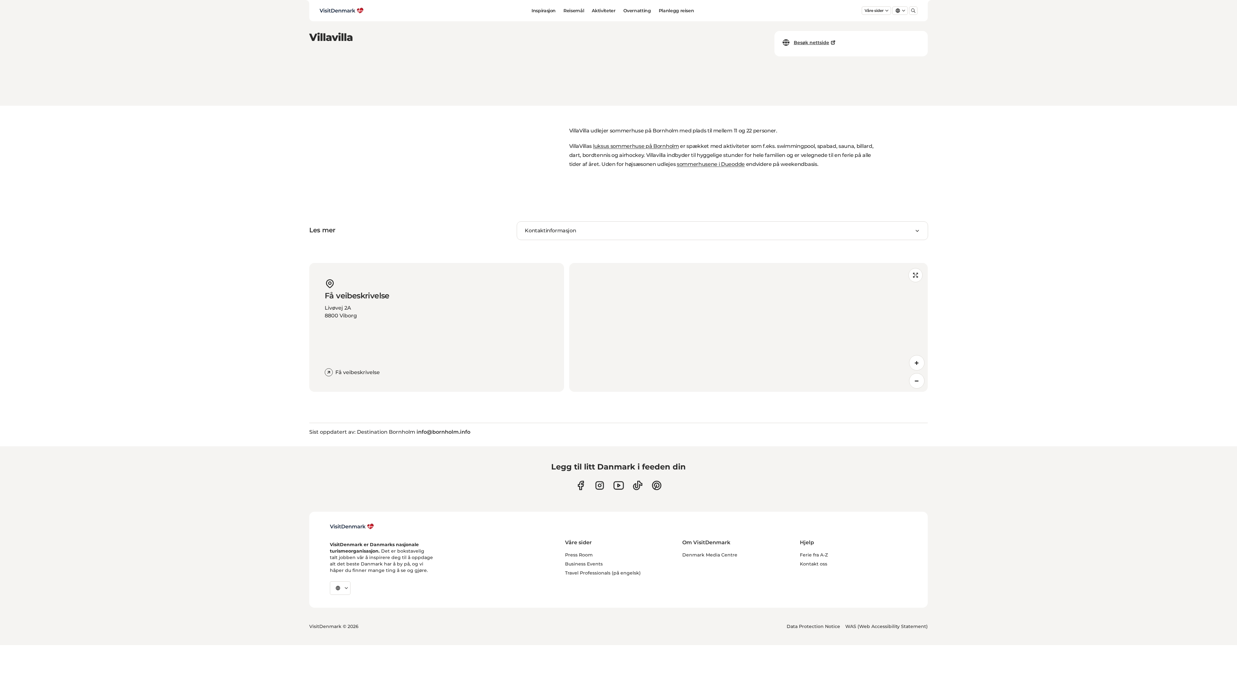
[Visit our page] (599, 485)
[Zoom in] (917, 363)
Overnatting (637, 11)
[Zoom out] (917, 381)
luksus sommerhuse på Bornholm (636, 146)
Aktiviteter (603, 11)
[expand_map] (915, 275)
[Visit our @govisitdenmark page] (637, 485)
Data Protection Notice (813, 626)
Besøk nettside (811, 42)
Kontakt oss (813, 564)
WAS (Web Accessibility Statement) (886, 626)
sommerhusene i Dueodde (711, 164)
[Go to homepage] (342, 10)
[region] (748, 327)
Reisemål (573, 11)
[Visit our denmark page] (580, 485)
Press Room (579, 555)
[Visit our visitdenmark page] (618, 485)
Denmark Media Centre (709, 555)
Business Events (584, 564)
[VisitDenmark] (352, 526)
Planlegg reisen (676, 11)
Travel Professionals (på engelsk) (603, 573)
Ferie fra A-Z (814, 555)
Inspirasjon (544, 11)
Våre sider (874, 10)
